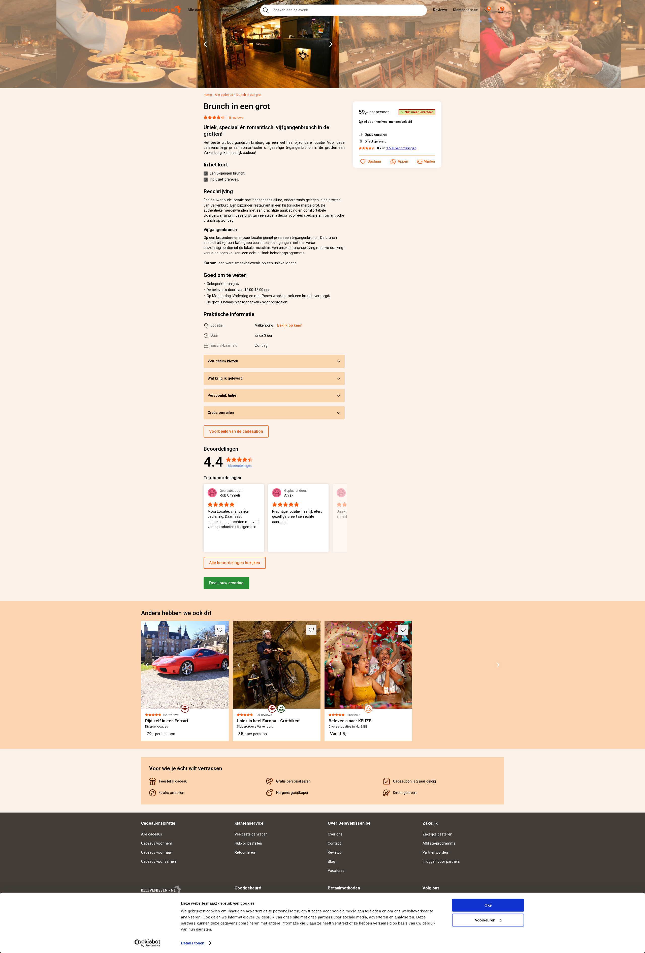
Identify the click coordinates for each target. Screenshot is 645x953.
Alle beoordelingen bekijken (234, 562)
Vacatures (336, 871)
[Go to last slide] (206, 44)
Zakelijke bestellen (437, 834)
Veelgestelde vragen (251, 834)
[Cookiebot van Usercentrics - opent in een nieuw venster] (147, 943)
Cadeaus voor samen (158, 861)
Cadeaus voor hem (156, 843)
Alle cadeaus (198, 10)
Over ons (335, 834)
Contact (334, 843)
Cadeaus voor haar (156, 852)
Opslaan (374, 161)
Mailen (429, 161)
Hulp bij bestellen (248, 843)
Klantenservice (465, 10)
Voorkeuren (485, 920)
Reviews (440, 10)
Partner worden (435, 852)
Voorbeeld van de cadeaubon (236, 431)
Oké (488, 905)
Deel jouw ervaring (226, 583)
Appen (403, 161)
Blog (331, 861)
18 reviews (235, 117)
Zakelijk (247, 10)
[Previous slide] (204, 518)
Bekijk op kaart (289, 325)
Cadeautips (224, 10)
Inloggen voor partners (441, 861)
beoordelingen (239, 466)
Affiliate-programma (439, 843)
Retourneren (245, 852)
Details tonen (192, 943)
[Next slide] (331, 44)
